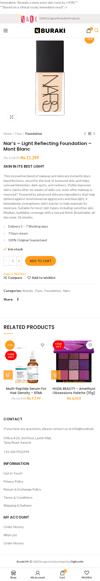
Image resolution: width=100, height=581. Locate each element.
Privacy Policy (13, 481)
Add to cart (40, 261)
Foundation (33, 133)
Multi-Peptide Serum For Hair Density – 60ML (26, 391)
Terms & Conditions (18, 497)
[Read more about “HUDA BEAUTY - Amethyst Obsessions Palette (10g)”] (55, 375)
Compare (15, 277)
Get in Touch (13, 473)
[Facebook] (17, 299)
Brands (28, 291)
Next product (94, 133)
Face (18, 133)
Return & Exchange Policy (22, 489)
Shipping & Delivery (17, 505)
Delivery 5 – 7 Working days (28, 226)
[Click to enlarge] (11, 117)
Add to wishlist (44, 277)
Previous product (85, 133)
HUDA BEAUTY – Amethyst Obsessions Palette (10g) (74, 391)
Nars (66, 291)
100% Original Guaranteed (27, 240)
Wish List (10, 535)
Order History (13, 527)
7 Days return (18, 233)
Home (7, 133)
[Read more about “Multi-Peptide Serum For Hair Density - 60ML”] (8, 375)
